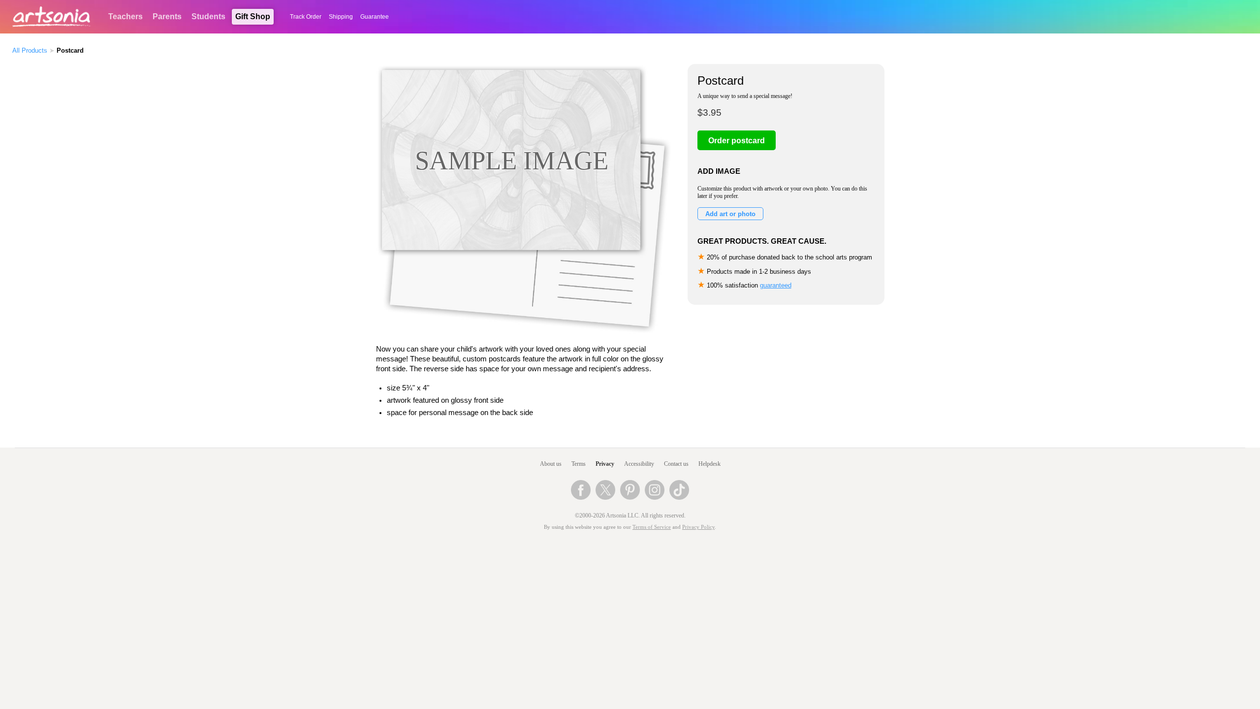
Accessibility (639, 463)
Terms (578, 463)
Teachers (125, 16)
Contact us (676, 463)
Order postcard (736, 140)
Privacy (605, 463)
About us (551, 463)
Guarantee (374, 16)
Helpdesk (709, 463)
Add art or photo (730, 214)
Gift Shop (252, 16)
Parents (167, 16)
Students (208, 16)
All (29, 50)
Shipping (341, 16)
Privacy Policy (698, 527)
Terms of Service (651, 527)
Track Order (305, 16)
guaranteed (775, 285)
